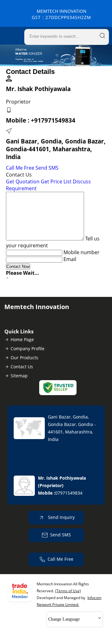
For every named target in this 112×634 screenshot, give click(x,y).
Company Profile (27, 348)
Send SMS (46, 167)
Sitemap (19, 376)
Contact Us (22, 367)
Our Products (24, 358)
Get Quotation (23, 181)
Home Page (22, 339)
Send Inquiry (61, 517)
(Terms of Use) (68, 590)
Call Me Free (20, 167)
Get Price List (56, 181)
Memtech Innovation (61, 14)
